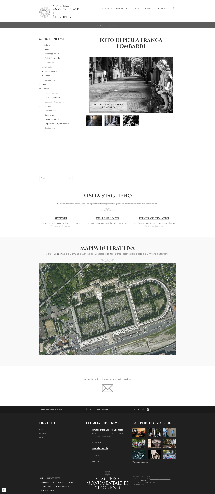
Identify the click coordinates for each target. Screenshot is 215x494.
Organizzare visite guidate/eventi (57, 124)
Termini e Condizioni (63, 486)
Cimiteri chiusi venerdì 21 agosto (107, 430)
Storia (47, 49)
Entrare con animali (52, 119)
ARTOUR (42, 434)
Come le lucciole (100, 448)
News (135, 8)
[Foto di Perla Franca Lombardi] (131, 85)
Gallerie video (50, 63)
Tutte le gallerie (140, 462)
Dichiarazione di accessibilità (52, 482)
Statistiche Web (47, 490)
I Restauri (146, 8)
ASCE (41, 429)
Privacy (71, 482)
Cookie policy (46, 486)
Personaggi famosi (52, 54)
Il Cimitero (106, 8)
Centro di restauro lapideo (54, 102)
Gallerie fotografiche (52, 58)
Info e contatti (161, 8)
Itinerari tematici (51, 71)
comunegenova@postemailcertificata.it (160, 479)
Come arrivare (50, 115)
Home (97, 25)
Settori (47, 76)
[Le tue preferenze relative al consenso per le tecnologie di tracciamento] (4, 490)
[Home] (44, 12)
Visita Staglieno (121, 8)
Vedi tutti (96, 461)
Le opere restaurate (52, 93)
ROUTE (42, 438)
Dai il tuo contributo (52, 98)
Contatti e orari (50, 111)
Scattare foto (50, 128)
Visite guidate (50, 80)
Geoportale (60, 253)
